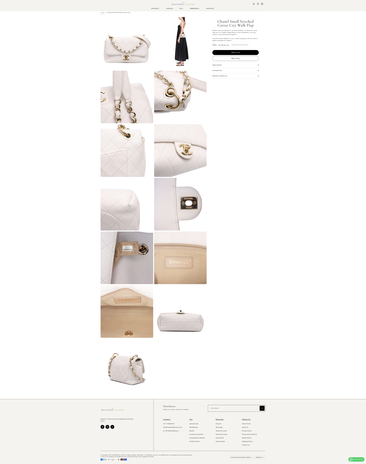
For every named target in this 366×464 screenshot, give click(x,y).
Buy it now (236, 58)
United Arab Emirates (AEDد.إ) (241, 457)
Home (103, 12)
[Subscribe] (262, 408)
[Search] (258, 4)
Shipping (234, 44)
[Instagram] (107, 427)
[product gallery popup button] (150, 67)
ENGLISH (259, 457)
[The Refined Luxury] (183, 4)
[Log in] (254, 4)
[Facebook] (102, 427)
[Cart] (262, 4)
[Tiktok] (112, 427)
